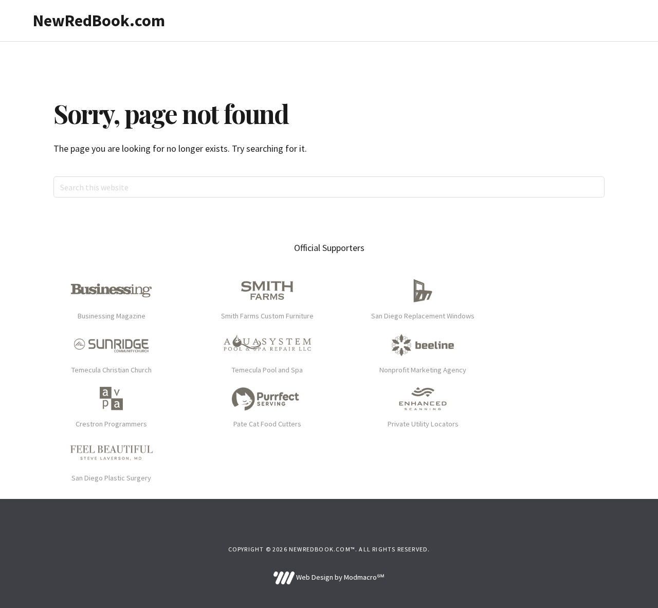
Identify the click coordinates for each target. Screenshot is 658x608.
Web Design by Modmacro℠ (339, 577)
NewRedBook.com (99, 20)
